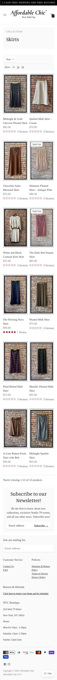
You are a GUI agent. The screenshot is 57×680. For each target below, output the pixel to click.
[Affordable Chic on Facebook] (5, 663)
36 (22, 67)
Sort (8, 59)
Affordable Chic (27, 671)
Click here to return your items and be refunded (25, 593)
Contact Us (8, 566)
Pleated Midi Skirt (39, 319)
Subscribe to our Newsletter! (28, 497)
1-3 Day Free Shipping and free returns (28, 3)
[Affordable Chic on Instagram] (9, 663)
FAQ (5, 570)
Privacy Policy (39, 577)
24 (18, 67)
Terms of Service (40, 573)
